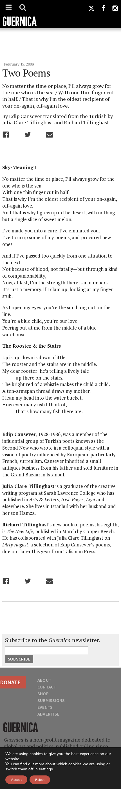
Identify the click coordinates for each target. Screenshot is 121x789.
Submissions (51, 700)
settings (46, 769)
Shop (43, 693)
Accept (16, 779)
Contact (47, 687)
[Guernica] (60, 14)
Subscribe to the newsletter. (52, 640)
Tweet (27, 134)
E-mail (49, 134)
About (44, 680)
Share (5, 134)
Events (45, 707)
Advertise (48, 714)
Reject (39, 779)
